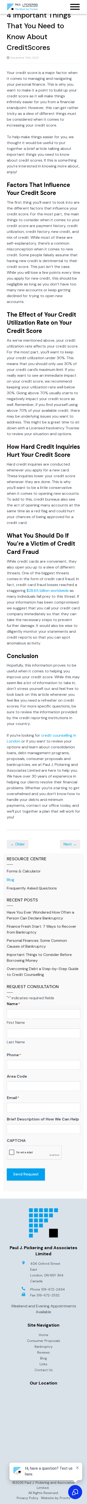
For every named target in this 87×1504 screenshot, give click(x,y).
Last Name (16, 1042)
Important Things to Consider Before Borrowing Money (39, 957)
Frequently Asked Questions (32, 888)
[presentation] (34, 1153)
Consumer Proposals (43, 1341)
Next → (70, 844)
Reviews (43, 1352)
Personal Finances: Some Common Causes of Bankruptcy (37, 943)
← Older (17, 844)
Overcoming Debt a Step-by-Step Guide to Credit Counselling (43, 971)
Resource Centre (26, 859)
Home (43, 1335)
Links (43, 1364)
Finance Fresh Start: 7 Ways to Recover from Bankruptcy (41, 929)
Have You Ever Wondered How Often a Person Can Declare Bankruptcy (40, 915)
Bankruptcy (44, 1346)
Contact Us (44, 1370)
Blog (10, 879)
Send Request (26, 1174)
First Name (16, 1022)
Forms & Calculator (24, 871)
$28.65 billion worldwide (48, 590)
